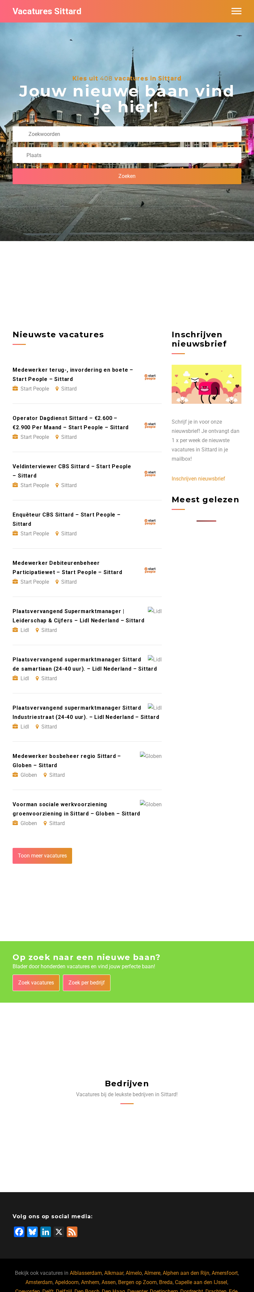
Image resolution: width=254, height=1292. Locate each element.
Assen (109, 1282)
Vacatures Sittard (47, 11)
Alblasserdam (86, 1273)
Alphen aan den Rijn (186, 1273)
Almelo (134, 1273)
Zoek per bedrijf (86, 982)
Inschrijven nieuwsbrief (198, 479)
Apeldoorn (67, 1282)
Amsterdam (39, 1282)
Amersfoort (225, 1273)
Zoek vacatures (36, 982)
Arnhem (90, 1282)
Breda (166, 1282)
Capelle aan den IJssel (201, 1282)
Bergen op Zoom (137, 1282)
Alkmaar (113, 1273)
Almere (152, 1273)
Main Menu (236, 11)
